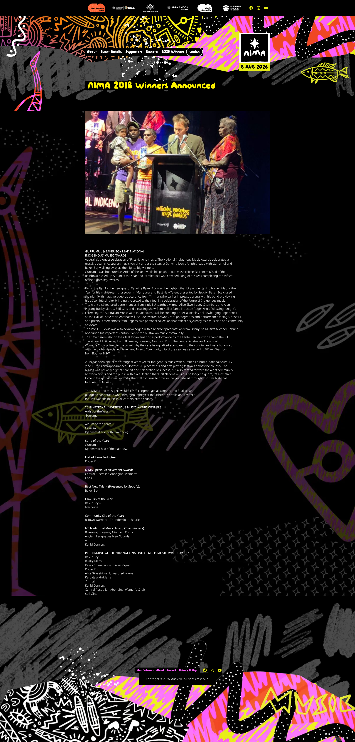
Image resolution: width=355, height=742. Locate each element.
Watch (195, 52)
